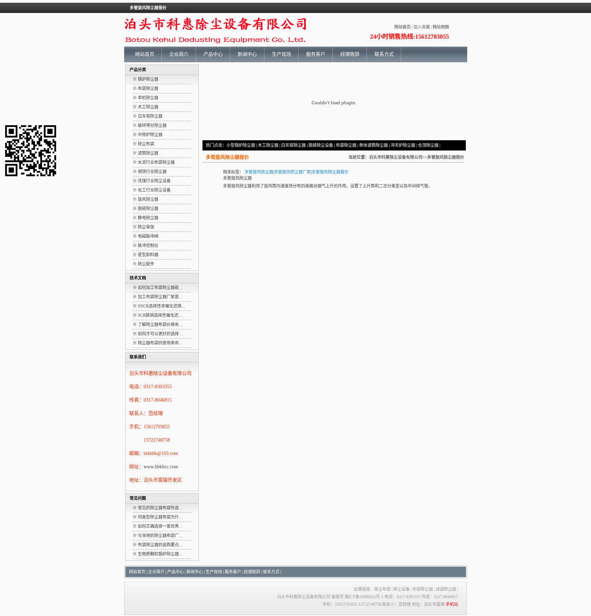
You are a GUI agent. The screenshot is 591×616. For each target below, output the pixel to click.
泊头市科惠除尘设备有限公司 (395, 157)
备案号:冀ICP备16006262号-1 (357, 596)
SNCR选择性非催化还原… (162, 306)
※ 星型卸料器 (145, 254)
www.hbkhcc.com (161, 466)
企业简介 (178, 54)
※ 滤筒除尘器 (145, 153)
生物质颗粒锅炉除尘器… (160, 554)
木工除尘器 (268, 145)
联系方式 (384, 54)
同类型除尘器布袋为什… (160, 517)
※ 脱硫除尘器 (145, 208)
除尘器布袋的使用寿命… (160, 343)
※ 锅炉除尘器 (145, 79)
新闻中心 (247, 54)
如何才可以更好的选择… (160, 333)
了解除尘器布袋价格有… (160, 324)
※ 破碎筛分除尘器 (150, 125)
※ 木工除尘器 (145, 107)
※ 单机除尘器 (145, 97)
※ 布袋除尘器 (145, 88)
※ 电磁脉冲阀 (145, 236)
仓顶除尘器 (428, 145)
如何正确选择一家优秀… (160, 526)
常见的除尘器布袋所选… (160, 508)
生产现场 (281, 54)
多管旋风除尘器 (259, 172)
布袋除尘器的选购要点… (160, 544)
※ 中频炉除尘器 (147, 134)
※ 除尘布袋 (143, 144)
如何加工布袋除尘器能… (160, 287)
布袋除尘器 (346, 145)
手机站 (452, 604)
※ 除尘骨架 (143, 227)
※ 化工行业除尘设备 (152, 190)
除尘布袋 (382, 589)
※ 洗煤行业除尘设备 (152, 181)
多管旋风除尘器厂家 (292, 172)
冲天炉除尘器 (403, 145)
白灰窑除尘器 (293, 145)
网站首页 (402, 27)
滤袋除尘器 (446, 589)
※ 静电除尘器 (145, 217)
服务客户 (315, 54)
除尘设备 (401, 589)
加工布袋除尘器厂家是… (160, 296)
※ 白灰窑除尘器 (147, 116)
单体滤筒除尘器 (373, 145)
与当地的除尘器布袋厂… (160, 535)
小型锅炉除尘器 (240, 145)
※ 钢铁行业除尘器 (150, 171)
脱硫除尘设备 (320, 145)
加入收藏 (421, 27)
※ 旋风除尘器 (145, 199)
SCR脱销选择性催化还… (160, 315)
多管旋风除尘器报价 (330, 172)
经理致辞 (349, 54)
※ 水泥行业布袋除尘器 (154, 162)
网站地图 (441, 27)
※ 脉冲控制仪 (145, 245)
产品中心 (213, 54)
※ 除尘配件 (143, 264)
